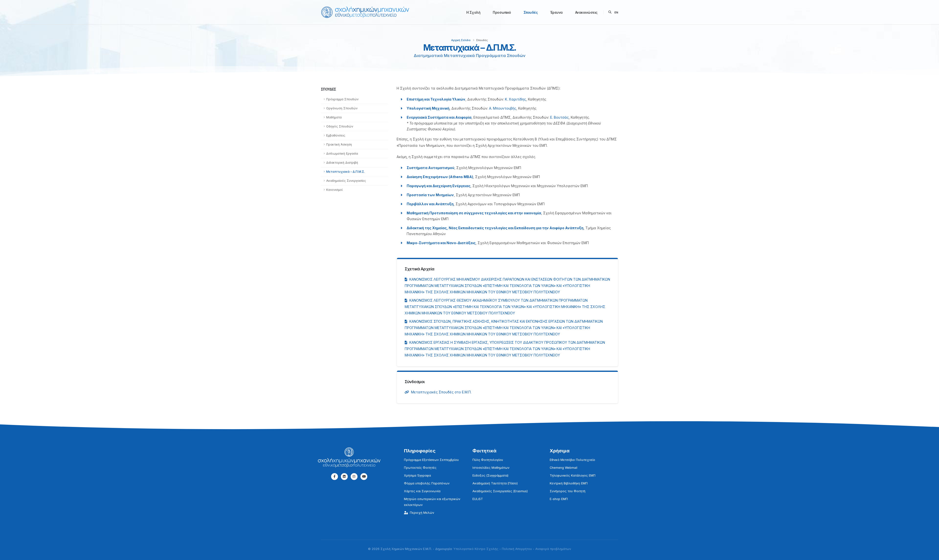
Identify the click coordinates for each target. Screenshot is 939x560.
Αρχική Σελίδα (460, 40)
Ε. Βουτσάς (559, 117)
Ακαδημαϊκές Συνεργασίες (346, 181)
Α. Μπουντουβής (502, 108)
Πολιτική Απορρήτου (517, 549)
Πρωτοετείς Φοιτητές (420, 467)
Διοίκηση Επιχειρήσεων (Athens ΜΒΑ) (440, 177)
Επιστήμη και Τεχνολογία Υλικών (436, 99)
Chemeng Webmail (563, 467)
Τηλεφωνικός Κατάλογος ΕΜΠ (572, 475)
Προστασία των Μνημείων (430, 195)
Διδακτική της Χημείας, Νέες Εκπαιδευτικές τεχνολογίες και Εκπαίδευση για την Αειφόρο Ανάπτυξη (495, 228)
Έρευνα (556, 12)
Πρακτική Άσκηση (339, 144)
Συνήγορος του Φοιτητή (567, 491)
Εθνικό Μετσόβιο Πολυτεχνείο (572, 460)
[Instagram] (354, 476)
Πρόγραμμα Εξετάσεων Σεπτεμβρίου (431, 460)
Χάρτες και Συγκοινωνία (422, 491)
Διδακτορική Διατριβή (342, 162)
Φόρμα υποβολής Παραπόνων (426, 483)
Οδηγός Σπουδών (339, 126)
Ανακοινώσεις (586, 12)
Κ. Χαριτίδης (515, 99)
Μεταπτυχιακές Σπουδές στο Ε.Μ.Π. (441, 392)
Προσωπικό (502, 12)
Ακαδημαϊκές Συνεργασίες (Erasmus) (500, 491)
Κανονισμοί (334, 190)
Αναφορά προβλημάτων (553, 549)
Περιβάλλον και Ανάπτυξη (430, 204)
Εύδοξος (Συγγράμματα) (490, 475)
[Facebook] (334, 476)
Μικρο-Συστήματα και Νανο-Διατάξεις (441, 243)
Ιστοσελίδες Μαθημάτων (490, 467)
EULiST (477, 499)
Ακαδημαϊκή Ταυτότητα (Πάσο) (495, 483)
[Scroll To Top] (930, 554)
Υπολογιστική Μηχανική (428, 108)
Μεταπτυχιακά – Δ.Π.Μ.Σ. (345, 171)
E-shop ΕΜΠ (559, 499)
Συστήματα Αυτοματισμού (430, 168)
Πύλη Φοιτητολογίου (487, 460)
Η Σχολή (473, 12)
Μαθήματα (334, 117)
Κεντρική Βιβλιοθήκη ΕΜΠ (569, 483)
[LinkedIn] (344, 476)
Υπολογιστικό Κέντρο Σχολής (475, 549)
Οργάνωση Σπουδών (342, 108)
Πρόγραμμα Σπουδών (342, 99)
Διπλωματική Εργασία (342, 153)
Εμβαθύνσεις (335, 135)
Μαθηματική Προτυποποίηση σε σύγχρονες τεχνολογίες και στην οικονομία (474, 213)
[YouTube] (363, 476)
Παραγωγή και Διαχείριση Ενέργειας (438, 186)
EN (616, 12)
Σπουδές (531, 12)
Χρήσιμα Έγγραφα (417, 475)
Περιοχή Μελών (422, 512)
